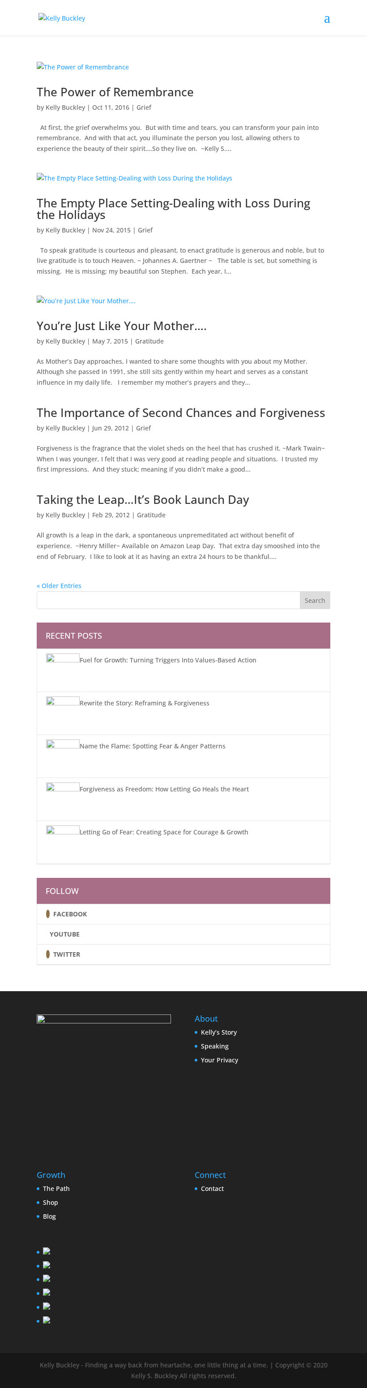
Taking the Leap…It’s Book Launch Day (143, 499)
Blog (49, 1216)
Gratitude (149, 341)
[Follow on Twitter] (48, 954)
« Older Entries (59, 585)
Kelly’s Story (219, 1032)
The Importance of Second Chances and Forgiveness (181, 412)
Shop (50, 1202)
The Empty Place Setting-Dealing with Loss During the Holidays (173, 209)
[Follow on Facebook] (48, 914)
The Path (56, 1188)
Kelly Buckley (65, 107)
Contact (212, 1188)
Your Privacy (219, 1060)
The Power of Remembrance (115, 92)
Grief (144, 107)
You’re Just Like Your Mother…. (122, 326)
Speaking (215, 1046)
